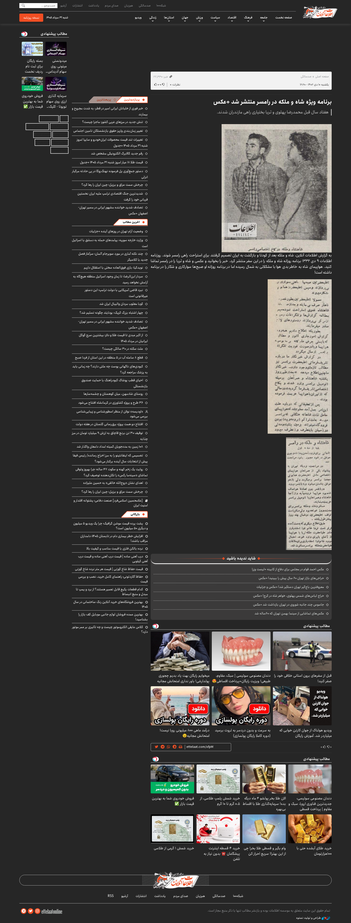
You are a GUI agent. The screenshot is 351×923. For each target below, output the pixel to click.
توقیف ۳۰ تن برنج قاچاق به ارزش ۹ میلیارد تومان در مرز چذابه (110, 436)
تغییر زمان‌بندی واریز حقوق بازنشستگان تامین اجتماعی (108, 130)
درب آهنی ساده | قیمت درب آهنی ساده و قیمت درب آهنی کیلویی (113, 559)
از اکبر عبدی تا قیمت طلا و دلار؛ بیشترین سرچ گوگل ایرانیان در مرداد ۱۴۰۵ (113, 338)
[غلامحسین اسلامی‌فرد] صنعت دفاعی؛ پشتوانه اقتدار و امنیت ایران (111, 503)
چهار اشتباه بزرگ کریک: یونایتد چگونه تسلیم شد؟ (111, 312)
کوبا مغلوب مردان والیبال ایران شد (121, 303)
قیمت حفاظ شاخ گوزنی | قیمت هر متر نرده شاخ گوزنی (109, 569)
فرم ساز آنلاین (59, 126)
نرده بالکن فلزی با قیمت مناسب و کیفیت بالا (114, 548)
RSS (111, 896)
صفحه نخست (283, 17)
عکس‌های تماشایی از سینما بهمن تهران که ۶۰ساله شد (289, 613)
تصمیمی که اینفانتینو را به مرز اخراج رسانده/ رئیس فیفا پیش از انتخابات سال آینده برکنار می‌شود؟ (110, 458)
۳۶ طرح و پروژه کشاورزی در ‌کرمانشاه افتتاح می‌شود (110, 402)
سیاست (215, 17)
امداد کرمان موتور (37, 126)
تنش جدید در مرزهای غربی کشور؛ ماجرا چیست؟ (112, 122)
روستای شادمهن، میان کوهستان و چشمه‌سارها (113, 393)
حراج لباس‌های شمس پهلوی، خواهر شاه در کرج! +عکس (288, 595)
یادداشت (93, 5)
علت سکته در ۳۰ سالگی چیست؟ (122, 348)
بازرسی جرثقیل (49, 118)
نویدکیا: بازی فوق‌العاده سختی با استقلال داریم (113, 267)
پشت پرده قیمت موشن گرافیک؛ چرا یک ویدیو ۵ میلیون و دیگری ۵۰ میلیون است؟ (110, 526)
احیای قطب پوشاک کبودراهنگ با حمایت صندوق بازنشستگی (114, 383)
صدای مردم (111, 5)
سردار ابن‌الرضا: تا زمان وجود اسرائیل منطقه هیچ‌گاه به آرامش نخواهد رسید (110, 279)
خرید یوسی (60, 134)
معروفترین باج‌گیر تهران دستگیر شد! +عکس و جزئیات (290, 587)
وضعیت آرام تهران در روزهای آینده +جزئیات (116, 231)
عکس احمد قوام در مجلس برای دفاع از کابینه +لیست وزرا (288, 569)
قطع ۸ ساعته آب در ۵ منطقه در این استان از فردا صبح (109, 357)
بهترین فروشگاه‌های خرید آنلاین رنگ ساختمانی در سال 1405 (110, 604)
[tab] (134, 99)
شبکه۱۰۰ (161, 5)
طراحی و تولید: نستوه (309, 918)
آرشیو (63, 5)
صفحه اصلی (322, 76)
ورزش (199, 17)
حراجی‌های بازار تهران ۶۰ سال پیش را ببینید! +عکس (291, 578)
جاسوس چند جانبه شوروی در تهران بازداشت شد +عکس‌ (288, 604)
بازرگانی (135, 514)
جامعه (264, 17)
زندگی (152, 17)
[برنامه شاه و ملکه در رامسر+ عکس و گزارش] (277, 188)
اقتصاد (232, 17)
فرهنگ (248, 17)
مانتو (64, 118)
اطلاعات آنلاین (320, 12)
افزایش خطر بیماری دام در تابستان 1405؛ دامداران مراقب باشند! (114, 538)
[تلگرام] (24, 911)
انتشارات (77, 5)
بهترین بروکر (60, 142)
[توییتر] (30, 911)
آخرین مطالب (131, 222)
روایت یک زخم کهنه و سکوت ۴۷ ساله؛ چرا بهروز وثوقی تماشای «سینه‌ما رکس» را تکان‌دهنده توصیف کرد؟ (111, 472)
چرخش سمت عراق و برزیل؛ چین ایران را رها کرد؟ (112, 184)
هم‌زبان (128, 5)
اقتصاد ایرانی (42, 134)
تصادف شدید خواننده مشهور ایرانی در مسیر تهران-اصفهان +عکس (113, 210)
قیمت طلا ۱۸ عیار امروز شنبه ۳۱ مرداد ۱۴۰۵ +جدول (111, 162)
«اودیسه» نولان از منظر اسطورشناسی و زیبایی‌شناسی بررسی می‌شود (112, 414)
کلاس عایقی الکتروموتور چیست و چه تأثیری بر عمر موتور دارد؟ (110, 629)
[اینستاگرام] (37, 911)
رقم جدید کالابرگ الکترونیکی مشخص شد (117, 153)
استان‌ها (169, 17)
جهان (185, 17)
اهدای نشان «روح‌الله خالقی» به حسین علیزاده (113, 482)
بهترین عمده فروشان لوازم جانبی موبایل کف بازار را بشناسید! (113, 617)
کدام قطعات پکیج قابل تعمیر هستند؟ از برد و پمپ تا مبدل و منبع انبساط (112, 592)
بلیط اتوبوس (59, 150)
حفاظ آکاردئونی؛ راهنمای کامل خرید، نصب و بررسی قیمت (113, 579)
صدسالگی (145, 5)
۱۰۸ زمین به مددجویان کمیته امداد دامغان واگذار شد (110, 446)
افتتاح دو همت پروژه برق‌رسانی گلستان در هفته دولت (109, 424)
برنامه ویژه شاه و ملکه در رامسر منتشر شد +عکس (272, 101)
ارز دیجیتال (42, 142)
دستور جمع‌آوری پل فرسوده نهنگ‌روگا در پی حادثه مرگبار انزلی (110, 174)
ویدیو (138, 17)
